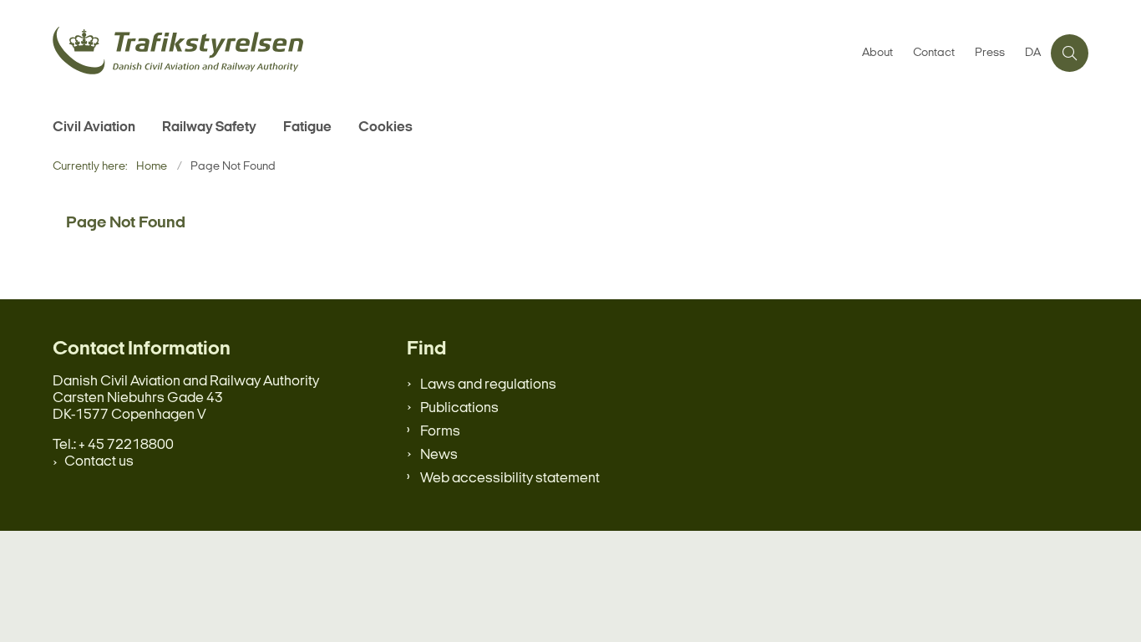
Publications (459, 408)
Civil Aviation (94, 127)
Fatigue (307, 127)
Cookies (385, 127)
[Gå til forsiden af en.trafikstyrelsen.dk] (452, 53)
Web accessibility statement (510, 478)
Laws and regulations (488, 385)
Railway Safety (209, 127)
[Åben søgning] (1069, 53)
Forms (440, 432)
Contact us (99, 462)
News (439, 455)
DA (1033, 53)
